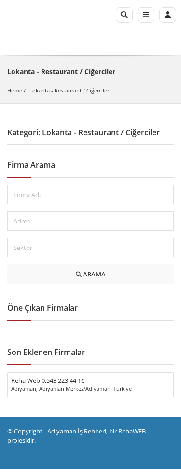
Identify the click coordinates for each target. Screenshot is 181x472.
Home (14, 90)
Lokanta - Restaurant (55, 90)
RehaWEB (132, 431)
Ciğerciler (97, 90)
